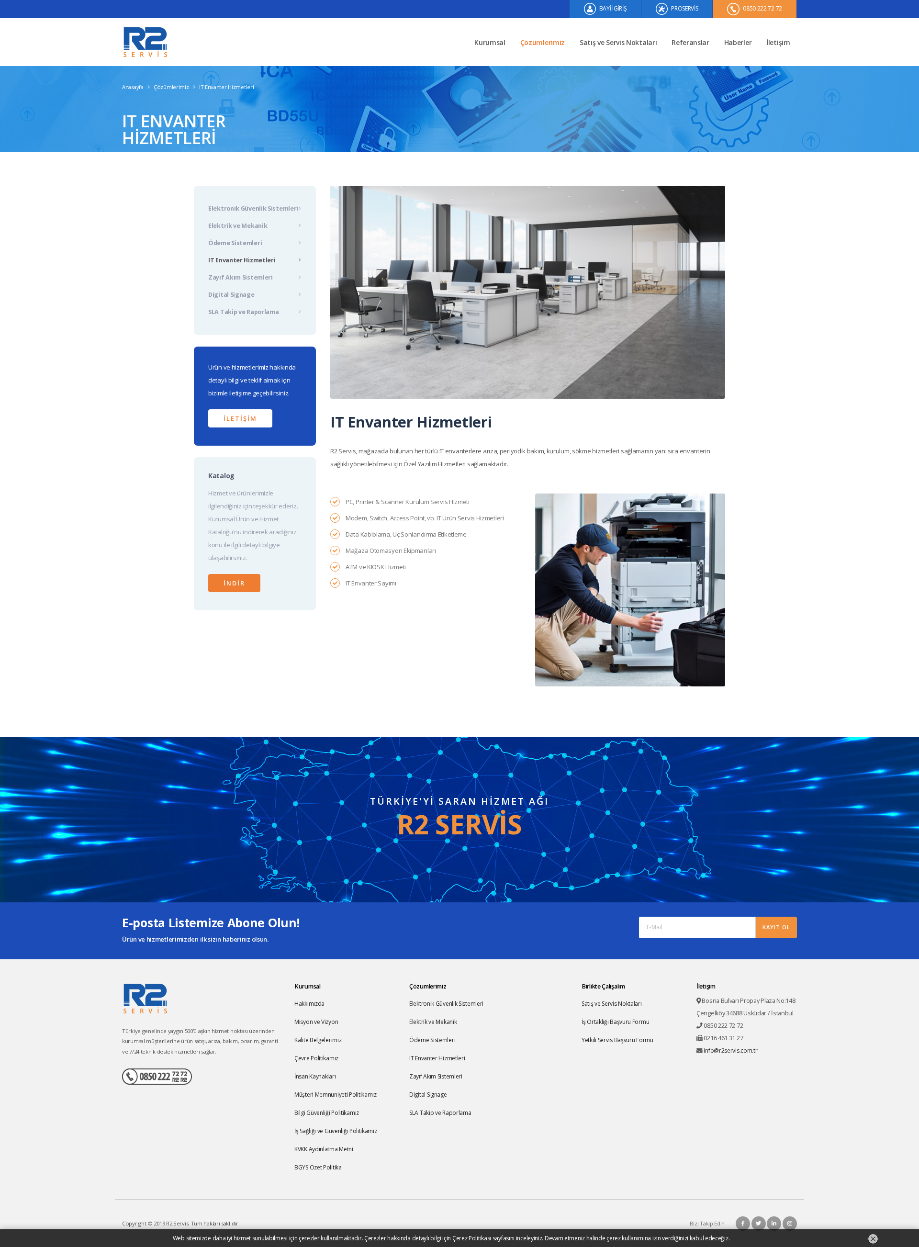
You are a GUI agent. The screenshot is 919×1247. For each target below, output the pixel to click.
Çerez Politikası (471, 1238)
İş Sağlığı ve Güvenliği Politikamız (335, 1131)
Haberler (738, 42)
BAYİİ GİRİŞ (612, 8)
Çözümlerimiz (542, 42)
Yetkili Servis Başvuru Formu (617, 1040)
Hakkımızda (309, 1004)
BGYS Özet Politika (318, 1167)
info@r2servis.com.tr (730, 1050)
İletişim (778, 42)
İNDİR (234, 583)
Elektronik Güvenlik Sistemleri (253, 208)
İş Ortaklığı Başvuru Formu (615, 1022)
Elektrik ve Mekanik (237, 226)
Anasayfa (133, 86)
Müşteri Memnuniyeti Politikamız (335, 1094)
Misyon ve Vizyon (316, 1022)
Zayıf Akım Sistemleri (240, 277)
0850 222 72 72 (761, 8)
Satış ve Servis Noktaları (618, 42)
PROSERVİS (684, 8)
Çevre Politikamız (316, 1058)
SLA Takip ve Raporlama (243, 312)
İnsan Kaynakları (315, 1076)
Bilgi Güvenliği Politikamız (326, 1113)
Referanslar (690, 42)
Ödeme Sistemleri (235, 243)
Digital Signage (231, 295)
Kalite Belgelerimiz (317, 1040)
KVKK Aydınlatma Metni (323, 1149)
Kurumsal (489, 42)
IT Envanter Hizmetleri (241, 260)
